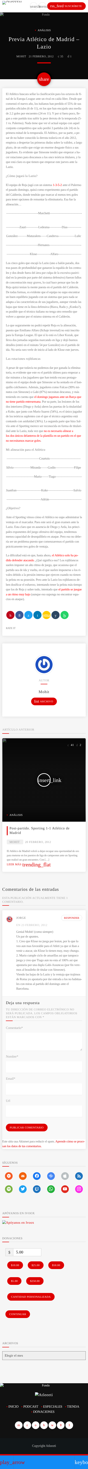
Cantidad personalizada (31, 1296)
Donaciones (44, 1412)
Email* (10, 1079)
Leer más (29, 864)
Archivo (43, 701)
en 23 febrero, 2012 (31, 925)
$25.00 (36, 1265)
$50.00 (56, 1265)
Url (8, 1101)
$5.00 (14, 1281)
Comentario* (14, 1028)
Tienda (73, 1407)
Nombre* (12, 1056)
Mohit (21, 56)
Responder (71, 917)
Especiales (52, 1407)
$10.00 (15, 1265)
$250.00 (34, 1281)
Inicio (13, 1407)
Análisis (44, 30)
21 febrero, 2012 (41, 56)
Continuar (17, 1314)
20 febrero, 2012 (38, 842)
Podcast (30, 1407)
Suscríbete (66, 6)
